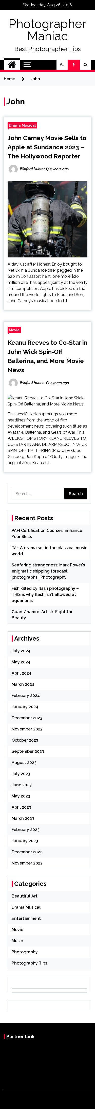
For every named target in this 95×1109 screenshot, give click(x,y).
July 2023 (21, 773)
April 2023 (21, 807)
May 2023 (21, 796)
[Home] (12, 65)
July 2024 (21, 650)
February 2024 (26, 695)
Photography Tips (29, 963)
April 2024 (21, 673)
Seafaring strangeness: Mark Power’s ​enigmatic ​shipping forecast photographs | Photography (49, 571)
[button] (62, 65)
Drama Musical (22, 125)
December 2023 (27, 717)
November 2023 (27, 729)
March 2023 (23, 818)
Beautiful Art (24, 896)
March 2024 (23, 684)
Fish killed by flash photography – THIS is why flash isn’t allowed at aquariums (45, 594)
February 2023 (26, 829)
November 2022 (27, 863)
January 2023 (25, 840)
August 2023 (24, 762)
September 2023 (28, 751)
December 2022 (27, 852)
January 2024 (25, 706)
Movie (14, 330)
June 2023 (22, 784)
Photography (25, 952)
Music (17, 940)
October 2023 (25, 740)
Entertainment (26, 918)
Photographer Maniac (47, 30)
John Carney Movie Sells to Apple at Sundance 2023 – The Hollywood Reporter (47, 147)
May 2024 (21, 662)
